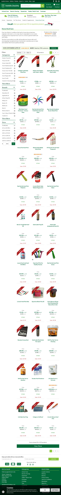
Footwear (24, 479)
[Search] (42, 6)
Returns (44, 475)
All (14, 90)
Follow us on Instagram (59, 1)
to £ (7, 143)
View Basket (49, 7)
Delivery (44, 473)
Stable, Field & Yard (27, 477)
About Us (44, 483)
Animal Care (25, 472)
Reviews (16, 1)
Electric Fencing (26, 473)
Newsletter (44, 481)
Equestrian (24, 475)
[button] (3, 24)
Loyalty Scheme (46, 472)
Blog (30, 1)
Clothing (24, 481)
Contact (26, 1)
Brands (4, 87)
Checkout (57, 7)
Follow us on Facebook (54, 1)
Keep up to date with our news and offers (12, 457)
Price (4, 122)
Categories (6, 55)
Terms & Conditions (47, 479)
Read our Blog (56, 1)
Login (33, 1)
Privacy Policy (45, 477)
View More (38, 446)
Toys (23, 483)
